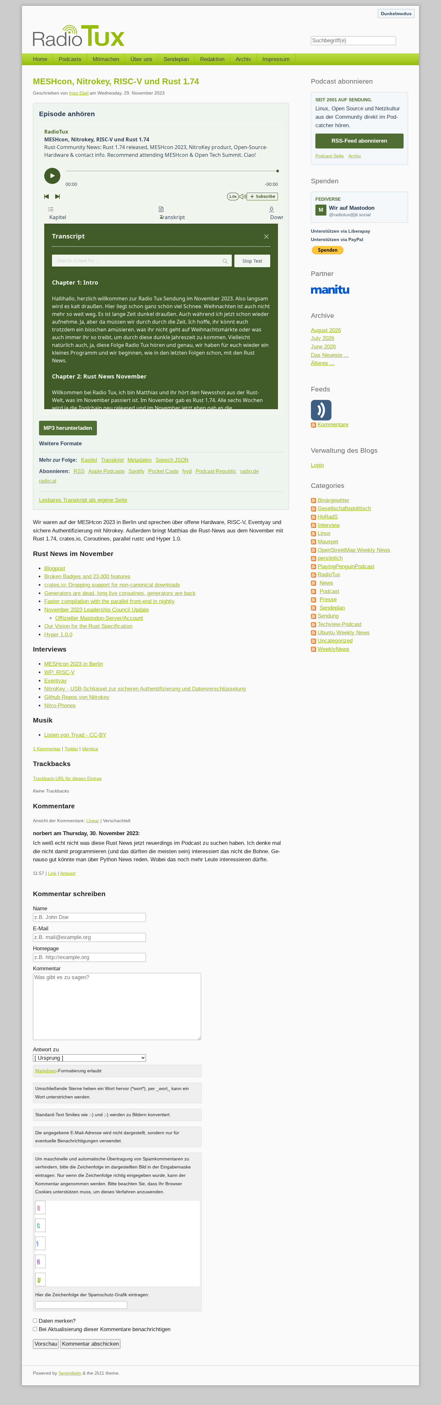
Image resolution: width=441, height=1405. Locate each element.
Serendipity (69, 1373)
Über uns (141, 59)
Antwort (68, 873)
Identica (90, 748)
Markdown (45, 1070)
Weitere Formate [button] (60, 443)
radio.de (249, 471)
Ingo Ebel (78, 93)
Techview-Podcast (340, 624)
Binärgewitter (333, 500)
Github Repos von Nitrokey (76, 697)
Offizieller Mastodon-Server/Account (99, 618)
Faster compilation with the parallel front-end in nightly (109, 601)
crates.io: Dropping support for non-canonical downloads (112, 585)
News (326, 583)
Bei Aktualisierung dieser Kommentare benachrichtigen (104, 1329)
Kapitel (89, 460)
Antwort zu (46, 1049)
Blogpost (54, 568)
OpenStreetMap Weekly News (354, 550)
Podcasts (70, 59)
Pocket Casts (163, 471)
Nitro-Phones (60, 705)
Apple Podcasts (106, 471)
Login (317, 465)
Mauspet (328, 542)
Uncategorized (335, 641)
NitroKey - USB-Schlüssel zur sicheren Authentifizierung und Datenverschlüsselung (145, 689)
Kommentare (333, 424)
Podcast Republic (216, 471)
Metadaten (140, 460)
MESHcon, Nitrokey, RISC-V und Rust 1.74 (116, 81)
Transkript (112, 460)
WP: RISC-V (59, 672)
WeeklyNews (333, 649)
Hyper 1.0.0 (58, 635)
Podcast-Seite (329, 155)
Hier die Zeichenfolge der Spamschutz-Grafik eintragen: (92, 1294)
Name (40, 908)
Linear (92, 820)
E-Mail (40, 928)
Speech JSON (172, 460)
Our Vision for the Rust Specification (88, 626)
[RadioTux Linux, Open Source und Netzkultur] (33, 26)
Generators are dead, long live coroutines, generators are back (120, 593)
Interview (329, 525)
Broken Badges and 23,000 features (87, 576)
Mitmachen (106, 59)
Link (52, 873)
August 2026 (326, 330)
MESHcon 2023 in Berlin (73, 664)
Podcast (329, 591)
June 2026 (323, 347)
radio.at (47, 481)
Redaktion (212, 59)
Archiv (243, 59)
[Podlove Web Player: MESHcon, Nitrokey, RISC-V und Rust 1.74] (161, 268)
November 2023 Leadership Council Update (96, 610)
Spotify (136, 471)
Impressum (276, 59)
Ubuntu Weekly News (344, 633)
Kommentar (47, 968)
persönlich (330, 558)
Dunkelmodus (396, 13)
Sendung (328, 616)
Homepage (46, 948)
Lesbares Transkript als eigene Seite (83, 500)
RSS (79, 471)
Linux (324, 533)
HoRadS (328, 517)
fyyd (187, 471)
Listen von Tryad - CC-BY (75, 735)
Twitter (71, 748)
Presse (328, 599)
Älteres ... (322, 363)
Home (40, 59)
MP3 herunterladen (68, 428)
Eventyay (55, 681)
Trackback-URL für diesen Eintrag (67, 778)
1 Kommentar (47, 748)
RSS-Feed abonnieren (359, 141)
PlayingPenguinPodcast (346, 566)
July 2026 (322, 338)
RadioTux (329, 574)
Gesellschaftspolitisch (344, 508)
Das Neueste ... (330, 355)
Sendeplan (176, 59)
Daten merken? (57, 1321)
